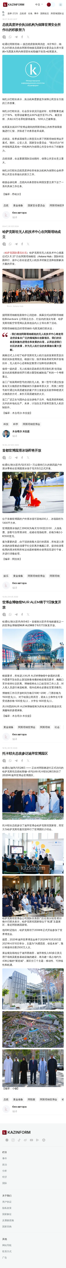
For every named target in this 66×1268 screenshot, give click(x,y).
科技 (6, 424)
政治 (4, 1164)
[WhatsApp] (10, 37)
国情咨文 (44, 13)
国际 (4, 1183)
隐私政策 (7, 1207)
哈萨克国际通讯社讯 (16, 252)
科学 (15, 424)
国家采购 (7, 1226)
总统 (6, 205)
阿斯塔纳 (55, 575)
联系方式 (7, 1251)
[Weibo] (25, 1140)
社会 (57, 727)
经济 (4, 1176)
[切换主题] (50, 4)
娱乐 (6, 575)
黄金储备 (18, 205)
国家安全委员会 (36, 205)
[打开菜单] (60, 4)
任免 (30, 13)
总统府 (23, 13)
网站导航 (7, 1245)
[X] (28, 37)
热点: (3, 13)
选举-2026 (13, 13)
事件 (36, 13)
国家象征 (7, 1214)
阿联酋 (31, 1099)
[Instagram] (4, 37)
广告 (4, 1257)
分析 (4, 1170)
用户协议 (7, 1201)
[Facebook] (22, 37)
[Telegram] (16, 37)
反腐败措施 (8, 1220)
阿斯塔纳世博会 (31, 424)
